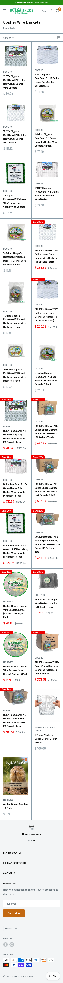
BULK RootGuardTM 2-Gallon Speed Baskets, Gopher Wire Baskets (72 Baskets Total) (15, 720)
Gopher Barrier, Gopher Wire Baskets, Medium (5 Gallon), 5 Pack (47, 603)
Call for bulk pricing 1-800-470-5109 (31, 2)
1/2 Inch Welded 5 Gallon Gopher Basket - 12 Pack (47, 738)
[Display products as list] (58, 37)
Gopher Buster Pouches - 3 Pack (15, 806)
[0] (57, 10)
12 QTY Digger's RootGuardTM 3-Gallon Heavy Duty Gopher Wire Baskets (47, 193)
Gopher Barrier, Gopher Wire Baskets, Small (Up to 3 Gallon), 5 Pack (15, 670)
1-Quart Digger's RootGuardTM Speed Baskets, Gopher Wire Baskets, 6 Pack (14, 321)
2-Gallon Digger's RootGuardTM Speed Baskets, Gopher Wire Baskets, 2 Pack (46, 379)
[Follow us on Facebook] (5, 944)
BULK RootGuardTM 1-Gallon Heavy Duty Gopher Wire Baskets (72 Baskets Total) (14, 436)
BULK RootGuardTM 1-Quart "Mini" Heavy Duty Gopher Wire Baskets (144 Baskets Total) (15, 551)
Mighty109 (8, 601)
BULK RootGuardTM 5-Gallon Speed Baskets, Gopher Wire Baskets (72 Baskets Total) (46, 431)
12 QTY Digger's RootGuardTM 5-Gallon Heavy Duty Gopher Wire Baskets (15, 137)
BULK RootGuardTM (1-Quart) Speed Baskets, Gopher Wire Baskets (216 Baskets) (47, 668)
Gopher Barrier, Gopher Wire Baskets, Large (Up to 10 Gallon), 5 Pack (15, 612)
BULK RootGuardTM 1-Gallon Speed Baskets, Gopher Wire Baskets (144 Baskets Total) (46, 490)
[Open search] (44, 10)
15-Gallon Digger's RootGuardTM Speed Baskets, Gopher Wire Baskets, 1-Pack (14, 375)
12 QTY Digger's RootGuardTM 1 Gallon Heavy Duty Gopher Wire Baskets (14, 82)
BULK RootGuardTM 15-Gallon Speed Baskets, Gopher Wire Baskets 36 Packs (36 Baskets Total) (47, 544)
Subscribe (14, 913)
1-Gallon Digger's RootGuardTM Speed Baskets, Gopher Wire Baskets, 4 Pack (46, 140)
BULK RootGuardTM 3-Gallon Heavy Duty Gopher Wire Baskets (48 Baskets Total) (15, 490)
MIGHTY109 (8, 800)
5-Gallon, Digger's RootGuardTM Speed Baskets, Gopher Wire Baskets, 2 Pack (14, 259)
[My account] (50, 10)
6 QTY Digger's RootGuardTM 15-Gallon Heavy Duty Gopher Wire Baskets (47, 80)
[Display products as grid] (53, 37)
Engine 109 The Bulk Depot (45, 729)
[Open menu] (4, 10)
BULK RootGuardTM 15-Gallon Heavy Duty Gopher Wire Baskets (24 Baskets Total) (47, 315)
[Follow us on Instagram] (11, 944)
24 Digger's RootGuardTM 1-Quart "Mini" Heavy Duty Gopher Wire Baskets (14, 201)
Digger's (7, 72)
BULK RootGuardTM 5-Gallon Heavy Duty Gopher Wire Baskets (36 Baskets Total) (46, 256)
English (8, 928)
